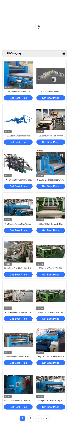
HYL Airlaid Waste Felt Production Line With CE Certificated (50, 92)
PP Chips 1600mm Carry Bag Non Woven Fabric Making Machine (18, 180)
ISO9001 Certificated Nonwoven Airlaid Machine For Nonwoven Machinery (51, 180)
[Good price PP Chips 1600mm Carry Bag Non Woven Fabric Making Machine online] (18, 163)
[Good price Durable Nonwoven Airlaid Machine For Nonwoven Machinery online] (18, 75)
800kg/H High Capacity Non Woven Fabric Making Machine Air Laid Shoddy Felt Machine (50, 224)
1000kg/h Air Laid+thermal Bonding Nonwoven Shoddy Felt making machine (18, 136)
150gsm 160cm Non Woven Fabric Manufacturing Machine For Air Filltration (51, 136)
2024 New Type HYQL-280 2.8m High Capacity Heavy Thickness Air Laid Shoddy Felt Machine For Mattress (18, 268)
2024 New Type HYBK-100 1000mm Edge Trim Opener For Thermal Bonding (51, 268)
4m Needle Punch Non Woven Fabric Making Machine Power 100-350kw (18, 224)
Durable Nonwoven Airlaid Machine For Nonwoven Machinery (18, 92)
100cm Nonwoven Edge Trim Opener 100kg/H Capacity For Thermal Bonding (51, 312)
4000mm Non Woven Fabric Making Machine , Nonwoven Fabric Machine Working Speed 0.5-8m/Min (18, 356)
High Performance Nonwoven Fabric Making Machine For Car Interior (51, 356)
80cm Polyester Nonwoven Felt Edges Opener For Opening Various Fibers (18, 312)
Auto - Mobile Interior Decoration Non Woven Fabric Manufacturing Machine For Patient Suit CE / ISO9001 (18, 401)
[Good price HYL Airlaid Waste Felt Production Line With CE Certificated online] (50, 75)
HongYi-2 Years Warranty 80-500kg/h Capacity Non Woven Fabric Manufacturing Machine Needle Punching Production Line (51, 401)
